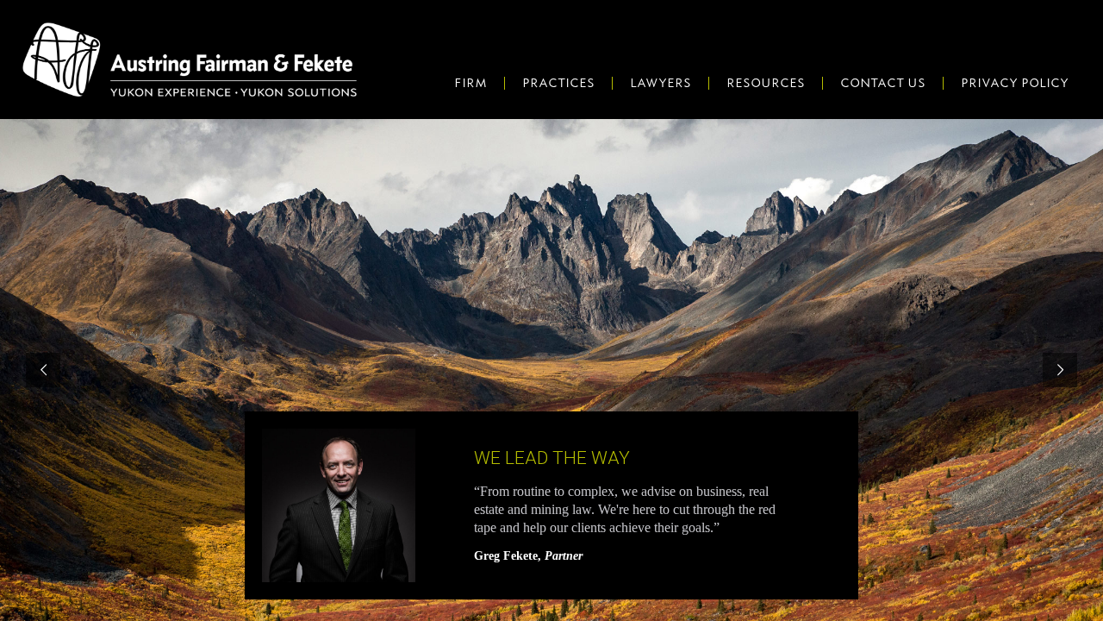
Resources (765, 83)
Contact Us (882, 83)
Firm (470, 83)
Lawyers (660, 83)
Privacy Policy (1015, 83)
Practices (558, 83)
